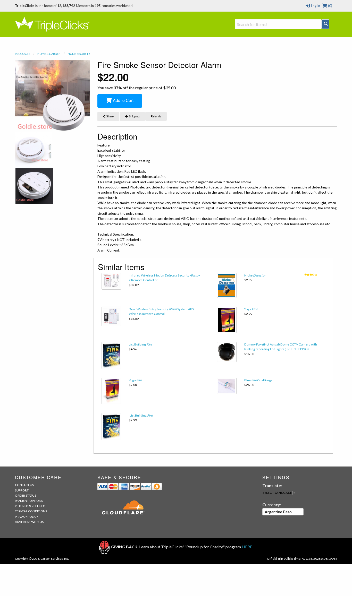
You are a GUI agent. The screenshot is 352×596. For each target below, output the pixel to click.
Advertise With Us (29, 522)
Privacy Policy (26, 517)
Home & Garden (49, 53)
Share (109, 116)
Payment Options (29, 501)
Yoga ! (251, 309)
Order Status (25, 495)
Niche (255, 275)
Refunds (156, 116)
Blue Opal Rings (258, 380)
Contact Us (24, 485)
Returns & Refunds (30, 506)
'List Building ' (141, 415)
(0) (329, 6)
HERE (247, 546)
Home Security (79, 53)
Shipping (133, 116)
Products (22, 53)
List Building (140, 344)
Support (22, 490)
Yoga (135, 380)
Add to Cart (122, 100)
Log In (315, 6)
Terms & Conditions (31, 511)
